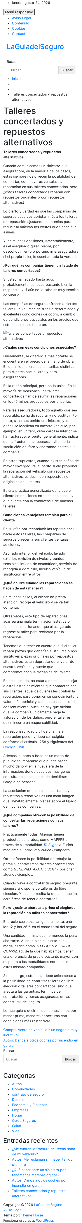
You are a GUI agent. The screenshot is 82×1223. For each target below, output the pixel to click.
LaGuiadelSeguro (35, 46)
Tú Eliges (50, 845)
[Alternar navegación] (9, 58)
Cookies (19, 28)
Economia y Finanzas (29, 1105)
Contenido (20, 23)
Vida (15, 1131)
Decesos (19, 1099)
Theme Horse (32, 1215)
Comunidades (23, 1089)
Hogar (17, 1115)
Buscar (12, 61)
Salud (16, 1126)
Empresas (20, 1110)
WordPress (45, 1220)
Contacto (20, 33)
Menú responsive (19, 12)
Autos (17, 1084)
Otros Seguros (24, 1120)
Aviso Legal (21, 18)
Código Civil (13, 747)
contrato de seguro (28, 1094)
